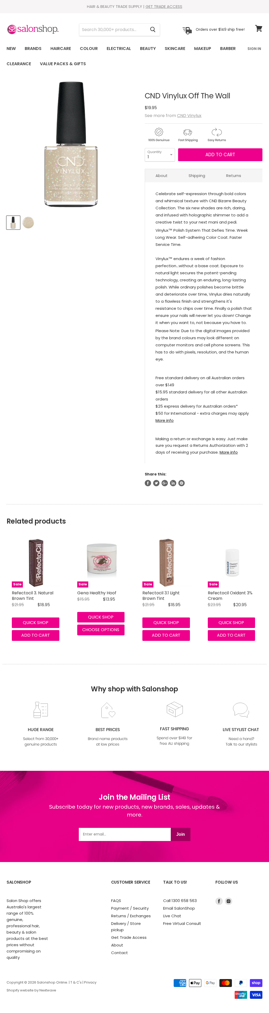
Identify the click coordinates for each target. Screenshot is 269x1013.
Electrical (119, 48)
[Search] (153, 30)
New (11, 48)
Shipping (197, 175)
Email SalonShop (179, 908)
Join (180, 834)
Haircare (60, 48)
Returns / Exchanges (131, 916)
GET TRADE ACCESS (164, 6)
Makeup (202, 48)
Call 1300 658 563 (180, 900)
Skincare (175, 48)
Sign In (254, 48)
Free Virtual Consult (182, 923)
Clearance (19, 64)
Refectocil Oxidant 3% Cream (230, 595)
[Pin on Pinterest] (181, 483)
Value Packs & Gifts (63, 64)
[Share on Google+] (165, 483)
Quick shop (35, 623)
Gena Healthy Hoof (96, 593)
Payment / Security (130, 908)
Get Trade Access (129, 937)
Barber (228, 48)
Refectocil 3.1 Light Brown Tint (161, 595)
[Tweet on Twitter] (156, 483)
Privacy (90, 982)
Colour (89, 48)
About (162, 175)
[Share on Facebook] (148, 483)
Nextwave (47, 990)
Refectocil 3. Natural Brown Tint (32, 595)
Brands (33, 48)
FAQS (116, 900)
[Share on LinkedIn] (173, 483)
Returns (233, 175)
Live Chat (172, 916)
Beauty (148, 48)
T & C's (76, 982)
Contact (119, 952)
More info (165, 420)
